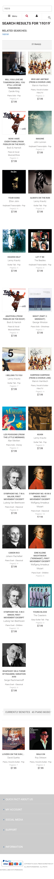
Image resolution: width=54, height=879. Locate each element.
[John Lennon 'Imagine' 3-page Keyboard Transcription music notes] (40, 122)
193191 (5, 34)
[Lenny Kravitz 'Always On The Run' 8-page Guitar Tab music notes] (40, 181)
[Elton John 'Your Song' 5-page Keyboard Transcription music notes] (14, 181)
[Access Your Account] (37, 16)
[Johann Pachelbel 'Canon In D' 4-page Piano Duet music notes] (14, 536)
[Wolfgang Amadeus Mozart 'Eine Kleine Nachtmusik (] (40, 536)
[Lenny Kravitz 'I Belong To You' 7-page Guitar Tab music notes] (14, 359)
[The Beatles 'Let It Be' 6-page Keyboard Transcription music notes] (40, 241)
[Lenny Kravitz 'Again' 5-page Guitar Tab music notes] (40, 418)
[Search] (49, 4)
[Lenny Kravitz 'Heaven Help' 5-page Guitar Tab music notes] (14, 241)
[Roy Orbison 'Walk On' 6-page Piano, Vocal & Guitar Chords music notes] (40, 738)
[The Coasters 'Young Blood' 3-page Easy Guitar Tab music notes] (40, 596)
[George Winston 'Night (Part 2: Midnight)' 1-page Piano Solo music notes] (40, 300)
